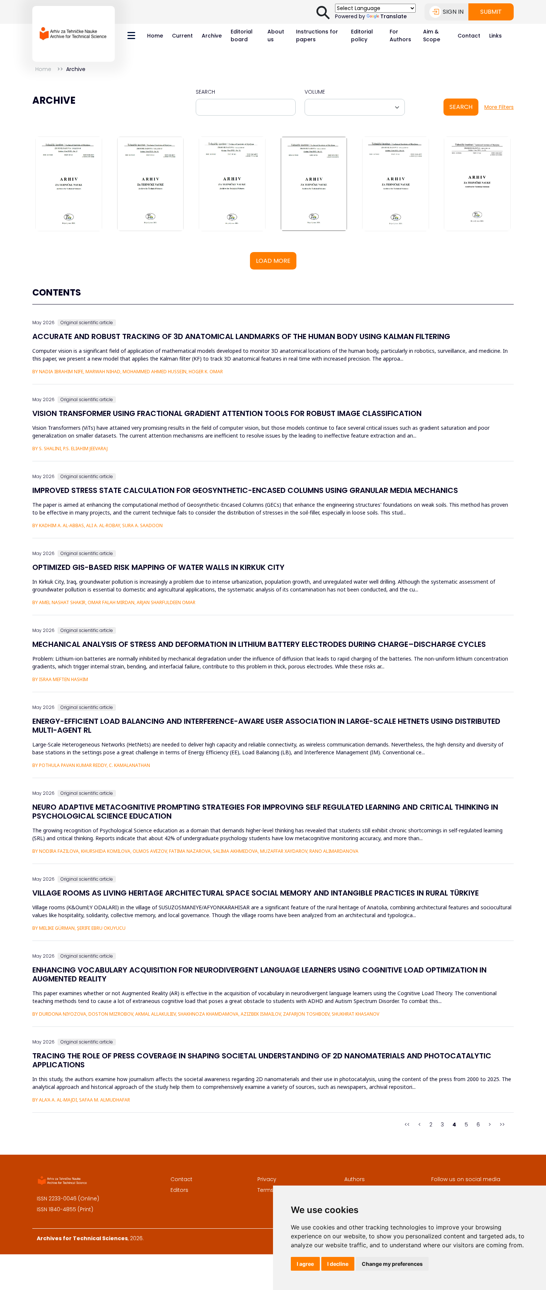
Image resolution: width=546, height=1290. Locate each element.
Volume (315, 92)
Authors (354, 1179)
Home (155, 35)
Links (495, 35)
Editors (179, 1190)
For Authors (400, 35)
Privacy (266, 1179)
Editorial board (242, 35)
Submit (491, 11)
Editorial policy (362, 35)
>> (502, 1124)
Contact (469, 35)
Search (205, 92)
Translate (393, 16)
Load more (273, 261)
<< (407, 1124)
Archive (212, 35)
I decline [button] (337, 1264)
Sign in (453, 11)
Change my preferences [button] (392, 1264)
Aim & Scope (431, 35)
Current (182, 35)
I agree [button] (305, 1264)
